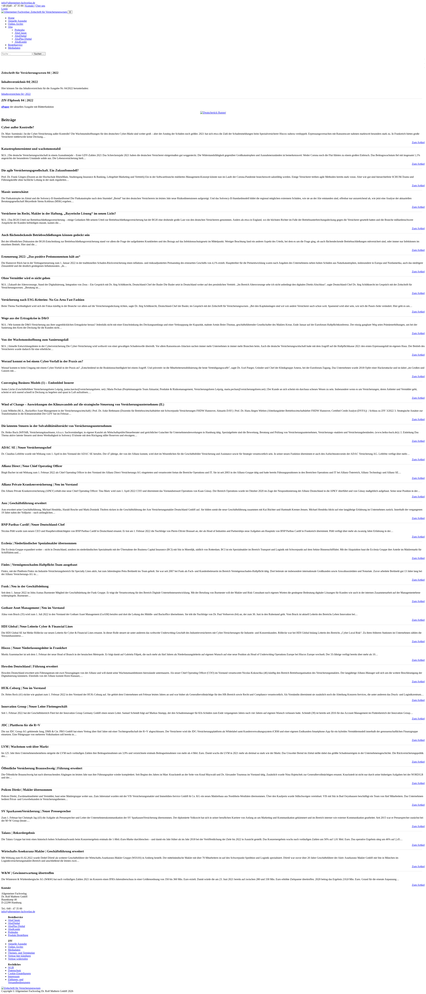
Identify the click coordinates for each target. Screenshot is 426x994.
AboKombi (21, 41)
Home (11, 17)
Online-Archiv (15, 23)
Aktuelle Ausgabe (17, 20)
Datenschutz (14, 970)
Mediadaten (14, 47)
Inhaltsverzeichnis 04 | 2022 (16, 94)
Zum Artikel (418, 142)
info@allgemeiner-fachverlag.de (18, 2)
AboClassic (21, 32)
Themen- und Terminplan (21, 952)
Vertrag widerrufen (18, 958)
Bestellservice (15, 44)
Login (4, 8)
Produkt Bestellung (18, 935)
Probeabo (20, 29)
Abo (10, 26)
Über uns (40, 5)
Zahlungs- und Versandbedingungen (19, 981)
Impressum (13, 976)
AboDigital (20, 35)
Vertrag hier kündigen (19, 955)
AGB (11, 967)
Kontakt (29, 5)
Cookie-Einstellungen (19, 973)
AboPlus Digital (23, 38)
